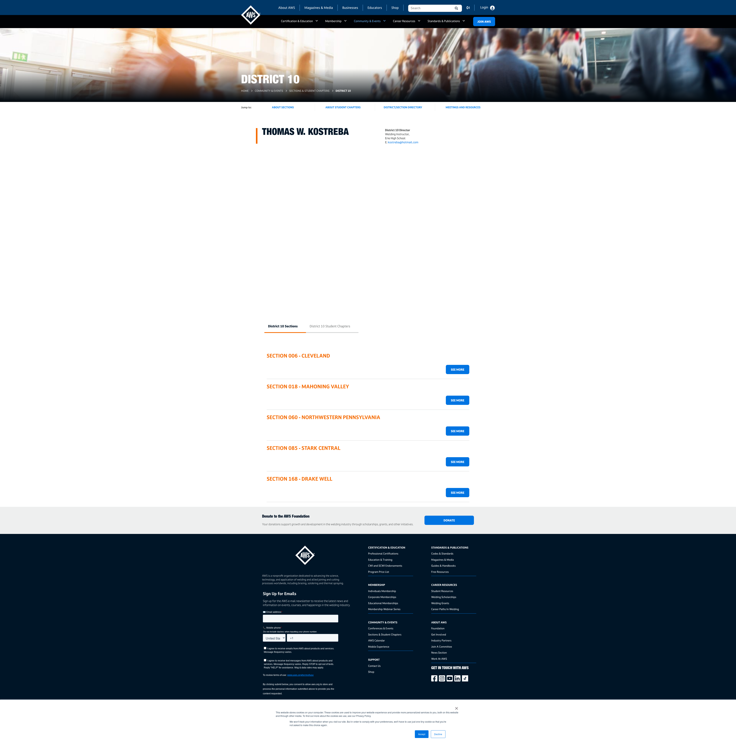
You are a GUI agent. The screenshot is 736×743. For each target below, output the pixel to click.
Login (484, 7)
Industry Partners (441, 640)
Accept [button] (421, 734)
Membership (333, 21)
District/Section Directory (403, 107)
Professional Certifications (383, 553)
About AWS (286, 8)
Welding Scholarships (443, 597)
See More (457, 369)
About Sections (283, 107)
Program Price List (378, 571)
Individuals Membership (382, 591)
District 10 (343, 90)
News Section (439, 652)
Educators (375, 8)
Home (245, 90)
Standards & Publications (444, 21)
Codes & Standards (442, 553)
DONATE (449, 520)
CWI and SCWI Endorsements (385, 565)
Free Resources (440, 571)
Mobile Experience (378, 646)
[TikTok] (466, 678)
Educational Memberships (383, 603)
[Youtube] (450, 678)
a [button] (316, 22)
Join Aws (484, 21)
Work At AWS (439, 658)
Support (374, 659)
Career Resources (404, 21)
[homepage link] (314, 554)
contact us (471, 8)
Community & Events (367, 21)
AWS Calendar (376, 640)
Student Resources (442, 591)
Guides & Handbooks (443, 565)
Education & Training (380, 559)
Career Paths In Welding (445, 609)
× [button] (456, 707)
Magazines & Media (318, 8)
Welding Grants (440, 603)
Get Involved (438, 634)
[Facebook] (435, 678)
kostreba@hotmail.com (403, 142)
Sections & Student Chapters (309, 90)
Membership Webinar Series (384, 609)
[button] (456, 8)
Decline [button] (438, 734)
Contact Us (374, 665)
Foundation (437, 628)
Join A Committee (441, 646)
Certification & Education (297, 21)
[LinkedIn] (458, 678)
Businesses (350, 8)
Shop (395, 8)
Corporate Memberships (382, 597)
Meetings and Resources (463, 107)
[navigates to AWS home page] (250, 15)
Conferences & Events (380, 628)
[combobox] (429, 8)
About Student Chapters (343, 107)
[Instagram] (443, 678)
